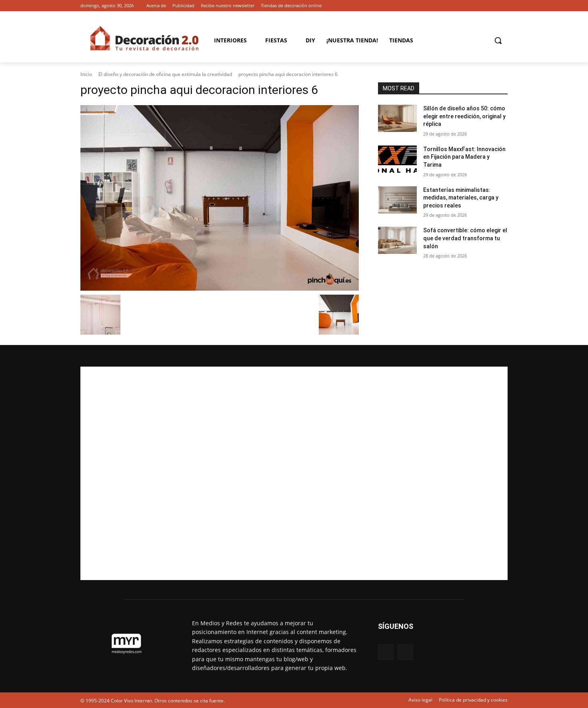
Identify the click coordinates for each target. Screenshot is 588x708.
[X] (503, 5)
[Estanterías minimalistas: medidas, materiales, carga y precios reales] (397, 199)
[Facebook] (491, 5)
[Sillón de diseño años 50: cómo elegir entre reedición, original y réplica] (397, 118)
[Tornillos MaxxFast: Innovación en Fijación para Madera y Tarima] (397, 159)
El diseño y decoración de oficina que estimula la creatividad (165, 74)
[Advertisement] (294, 473)
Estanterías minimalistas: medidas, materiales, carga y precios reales (460, 198)
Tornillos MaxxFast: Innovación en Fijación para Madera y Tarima (464, 157)
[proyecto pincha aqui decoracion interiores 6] (219, 198)
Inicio (86, 74)
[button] (498, 40)
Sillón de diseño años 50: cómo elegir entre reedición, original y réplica (464, 116)
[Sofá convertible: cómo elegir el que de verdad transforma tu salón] (397, 240)
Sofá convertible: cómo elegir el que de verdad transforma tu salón (465, 238)
